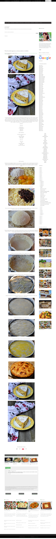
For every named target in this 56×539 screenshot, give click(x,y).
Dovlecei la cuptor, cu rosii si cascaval (21, 510)
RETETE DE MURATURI (32, 523)
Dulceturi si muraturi (45, 147)
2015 (40, 216)
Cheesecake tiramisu (42, 200)
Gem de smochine (42, 205)
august (41, 186)
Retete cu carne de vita (41, 82)
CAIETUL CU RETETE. (28, 536)
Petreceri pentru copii (45, 159)
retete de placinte (28, 53)
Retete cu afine (40, 65)
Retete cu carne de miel (41, 78)
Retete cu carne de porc (41, 79)
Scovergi (41, 187)
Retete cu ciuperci (41, 86)
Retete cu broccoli (41, 70)
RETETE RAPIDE (7, 27)
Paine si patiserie (45, 146)
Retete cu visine (41, 129)
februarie (41, 213)
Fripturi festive (45, 158)
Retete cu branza (41, 69)
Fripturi (45, 137)
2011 (40, 221)
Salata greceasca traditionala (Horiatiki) (44, 191)
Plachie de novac (43, 520)
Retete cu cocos (41, 87)
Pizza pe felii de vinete (7, 510)
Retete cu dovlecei (41, 91)
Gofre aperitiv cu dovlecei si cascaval (21, 522)
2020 (40, 175)
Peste (45, 138)
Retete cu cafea (41, 72)
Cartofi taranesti (41, 319)
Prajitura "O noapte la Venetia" (43, 192)
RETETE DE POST (41, 288)
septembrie (41, 185)
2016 (40, 180)
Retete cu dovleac (41, 90)
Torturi (45, 144)
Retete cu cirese (41, 85)
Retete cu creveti (41, 89)
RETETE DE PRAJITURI (42, 278)
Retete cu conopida (41, 88)
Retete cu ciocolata (41, 84)
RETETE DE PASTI (41, 329)
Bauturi (45, 141)
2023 (40, 171)
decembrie (41, 181)
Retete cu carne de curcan (42, 76)
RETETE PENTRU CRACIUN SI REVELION (45, 247)
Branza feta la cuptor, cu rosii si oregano (46, 510)
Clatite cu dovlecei (19, 520)
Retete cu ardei (40, 67)
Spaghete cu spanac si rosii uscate (45, 527)
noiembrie (41, 182)
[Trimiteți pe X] (17, 449)
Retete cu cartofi (41, 83)
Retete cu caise (41, 73)
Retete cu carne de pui (41, 80)
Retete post (17, 22)
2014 (40, 217)
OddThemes (36, 536)
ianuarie (41, 214)
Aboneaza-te (36, 22)
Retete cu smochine (41, 121)
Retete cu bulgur (41, 71)
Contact (41, 22)
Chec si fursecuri (45, 143)
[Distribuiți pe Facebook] (26, 449)
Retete (9, 22)
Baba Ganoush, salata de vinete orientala (10, 529)
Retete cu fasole (41, 92)
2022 (40, 172)
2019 (40, 176)
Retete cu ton (40, 125)
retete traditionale (33, 53)
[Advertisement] (28, 14)
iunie (41, 208)
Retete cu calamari (41, 74)
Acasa (6, 22)
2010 (40, 222)
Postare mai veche (34, 493)
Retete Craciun (22, 22)
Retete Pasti (32, 22)
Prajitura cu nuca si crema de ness (43, 298)
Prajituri (45, 145)
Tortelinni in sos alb (42, 196)
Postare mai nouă (8, 493)
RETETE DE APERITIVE (42, 257)
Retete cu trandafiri (41, 126)
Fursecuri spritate (42, 197)
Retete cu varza (41, 127)
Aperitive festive (45, 157)
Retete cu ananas (41, 66)
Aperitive (45, 135)
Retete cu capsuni (41, 75)
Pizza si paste (45, 140)
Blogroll (45, 162)
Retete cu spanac (41, 123)
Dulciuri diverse (45, 142)
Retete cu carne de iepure (42, 77)
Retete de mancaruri (45, 136)
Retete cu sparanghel (41, 124)
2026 (40, 167)
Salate (45, 139)
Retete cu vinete (41, 128)
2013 (40, 218)
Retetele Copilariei (27, 22)
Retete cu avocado (41, 68)
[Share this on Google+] (20, 449)
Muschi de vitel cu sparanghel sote (44, 201)
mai (40, 209)
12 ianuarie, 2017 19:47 (13, 470)
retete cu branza (24, 53)
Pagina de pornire (21, 493)
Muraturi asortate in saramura (33, 525)
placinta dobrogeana (19, 53)
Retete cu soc (40, 122)
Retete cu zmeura (41, 130)
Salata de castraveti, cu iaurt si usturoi (34, 527)
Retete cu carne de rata (41, 81)
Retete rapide (12, 22)
